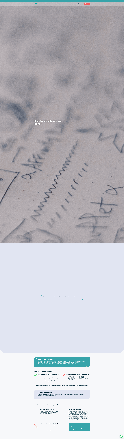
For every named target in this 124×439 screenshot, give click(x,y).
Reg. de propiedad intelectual (69, 3)
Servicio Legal (78, 3)
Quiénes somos (45, 3)
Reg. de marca (51, 3)
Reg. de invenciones (59, 3)
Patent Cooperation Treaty (49, 427)
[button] (121, 436)
